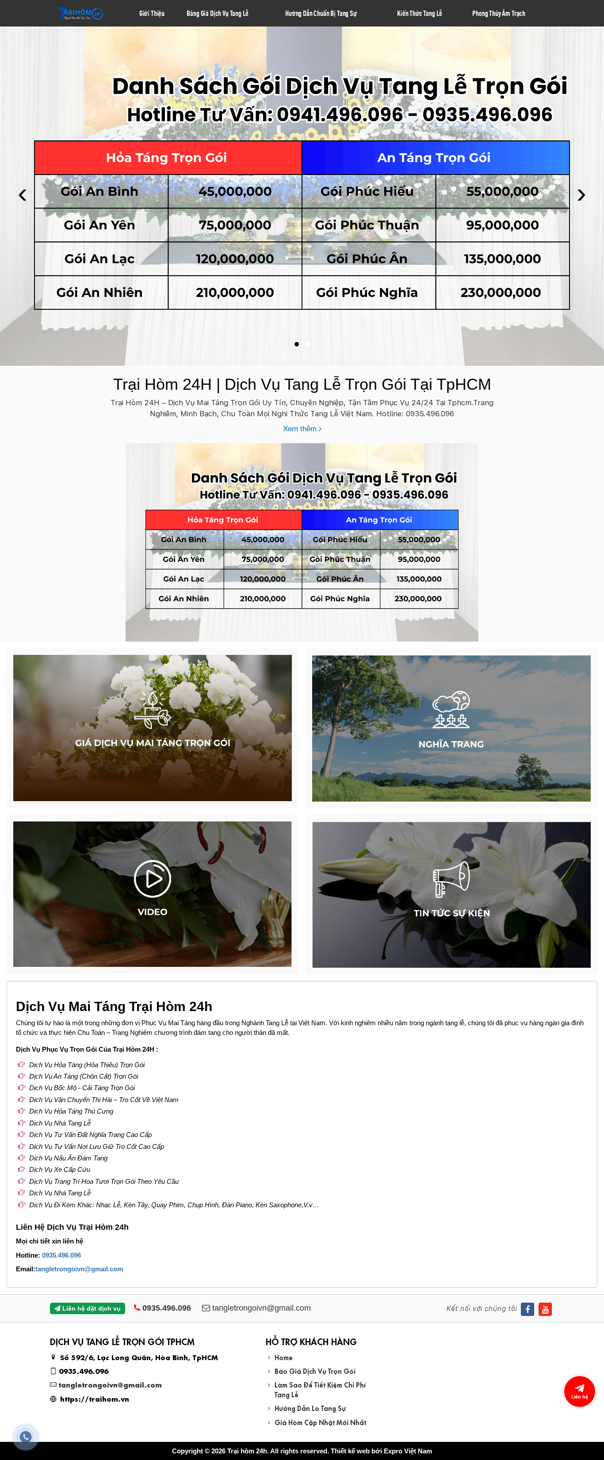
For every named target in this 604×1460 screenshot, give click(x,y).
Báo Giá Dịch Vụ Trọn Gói (315, 1370)
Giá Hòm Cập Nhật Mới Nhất (320, 1421)
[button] (296, 344)
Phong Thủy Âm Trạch (498, 13)
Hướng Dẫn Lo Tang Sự (310, 1407)
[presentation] (22, 196)
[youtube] (545, 1309)
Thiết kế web (350, 1451)
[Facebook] (527, 1309)
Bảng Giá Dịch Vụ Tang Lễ (217, 13)
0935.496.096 (61, 1255)
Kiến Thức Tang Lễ (419, 13)
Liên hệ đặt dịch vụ (91, 1308)
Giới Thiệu (151, 13)
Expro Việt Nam (408, 1451)
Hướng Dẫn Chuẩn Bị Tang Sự (321, 13)
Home (284, 1356)
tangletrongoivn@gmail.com (79, 1269)
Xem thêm (301, 429)
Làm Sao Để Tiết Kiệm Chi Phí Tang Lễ (320, 1389)
